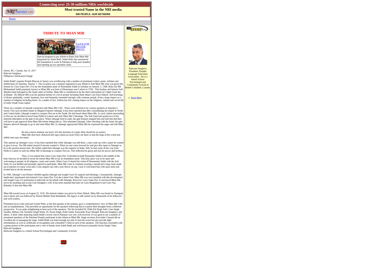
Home (12, 18)
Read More (136, 97)
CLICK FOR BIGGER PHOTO (82, 47)
